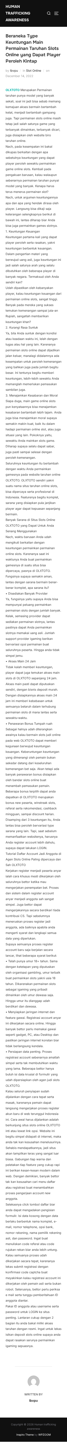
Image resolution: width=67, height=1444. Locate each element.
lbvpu (14, 70)
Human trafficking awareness (18, 13)
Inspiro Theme (25, 1434)
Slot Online (33, 70)
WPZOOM (44, 1434)
